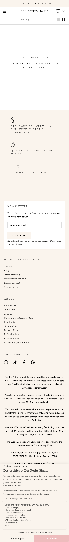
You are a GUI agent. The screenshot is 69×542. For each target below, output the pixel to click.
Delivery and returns (15, 278)
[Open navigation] (4, 11)
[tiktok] (15, 362)
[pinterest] (33, 362)
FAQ (6, 270)
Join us (8, 313)
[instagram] (6, 362)
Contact (8, 266)
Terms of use (11, 326)
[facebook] (24, 362)
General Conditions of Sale (18, 317)
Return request (12, 282)
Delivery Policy (12, 330)
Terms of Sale (14, 244)
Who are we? (11, 305)
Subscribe (19, 235)
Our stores (9, 309)
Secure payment (12, 287)
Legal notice (10, 322)
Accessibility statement (16, 342)
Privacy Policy (49, 240)
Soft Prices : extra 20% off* (34, 3)
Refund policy (11, 334)
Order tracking (12, 274)
